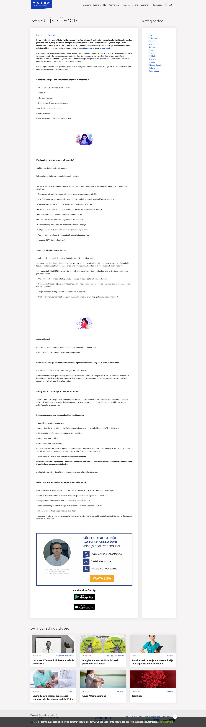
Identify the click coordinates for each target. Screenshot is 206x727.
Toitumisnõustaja (155, 65)
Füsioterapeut (154, 38)
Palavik (151, 50)
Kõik (150, 35)
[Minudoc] (41, 5)
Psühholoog (153, 56)
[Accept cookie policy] (175, 716)
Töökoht (152, 68)
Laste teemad (154, 44)
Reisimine (152, 59)
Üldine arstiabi (154, 71)
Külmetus (152, 41)
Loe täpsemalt (165, 721)
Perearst (51, 35)
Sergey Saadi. (105, 48)
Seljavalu (152, 62)
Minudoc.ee (87, 48)
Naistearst (152, 47)
